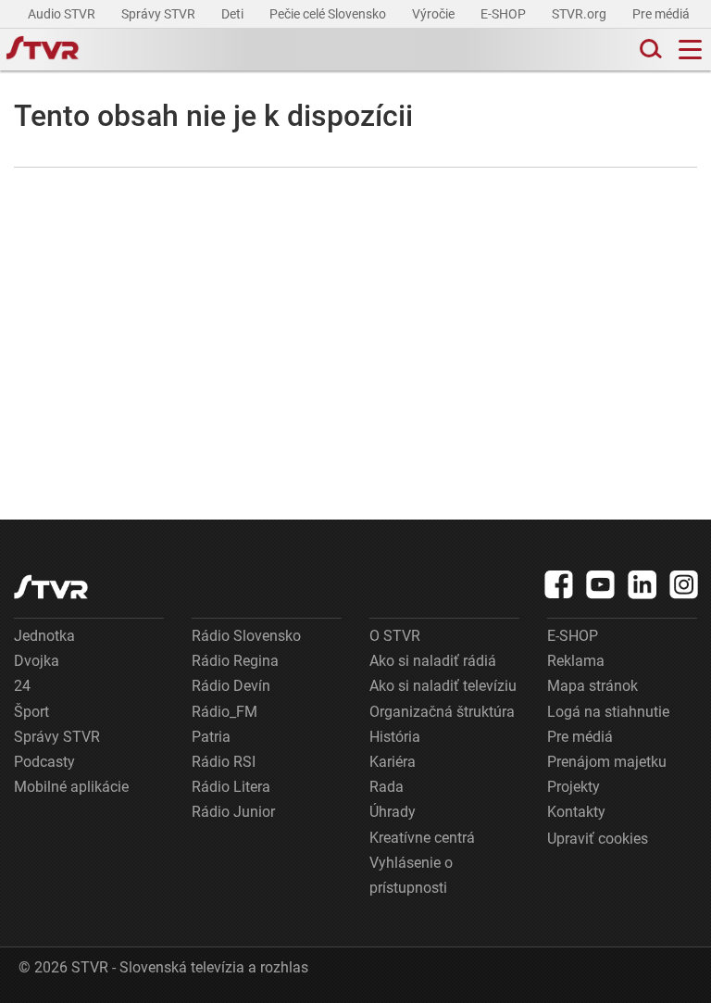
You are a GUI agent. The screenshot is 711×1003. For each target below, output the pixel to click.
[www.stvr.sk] (51, 586)
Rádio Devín (231, 686)
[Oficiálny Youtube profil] (600, 584)
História (394, 737)
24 (22, 686)
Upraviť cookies (597, 838)
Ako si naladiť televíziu (443, 686)
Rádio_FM (224, 712)
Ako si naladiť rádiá (432, 661)
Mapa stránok (592, 686)
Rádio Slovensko (246, 636)
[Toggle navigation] (690, 49)
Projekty (573, 787)
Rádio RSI (224, 762)
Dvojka (36, 661)
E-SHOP (504, 13)
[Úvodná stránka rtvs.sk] (42, 50)
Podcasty (44, 762)
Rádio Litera (231, 787)
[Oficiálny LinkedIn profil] (642, 584)
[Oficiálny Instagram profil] (684, 584)
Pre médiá (662, 13)
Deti (233, 13)
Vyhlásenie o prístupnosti (411, 875)
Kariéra (392, 762)
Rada (386, 787)
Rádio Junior (233, 812)
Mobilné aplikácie (71, 787)
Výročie (434, 13)
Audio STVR (63, 13)
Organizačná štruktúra (442, 712)
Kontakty (576, 812)
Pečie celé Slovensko (329, 13)
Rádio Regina (235, 661)
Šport (31, 712)
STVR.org (580, 13)
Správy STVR (159, 13)
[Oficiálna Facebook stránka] (559, 584)
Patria (211, 737)
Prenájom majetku (607, 762)
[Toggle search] (649, 49)
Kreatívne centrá (422, 837)
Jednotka (44, 636)
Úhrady (392, 812)
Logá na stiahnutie (608, 712)
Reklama (576, 661)
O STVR (394, 636)
